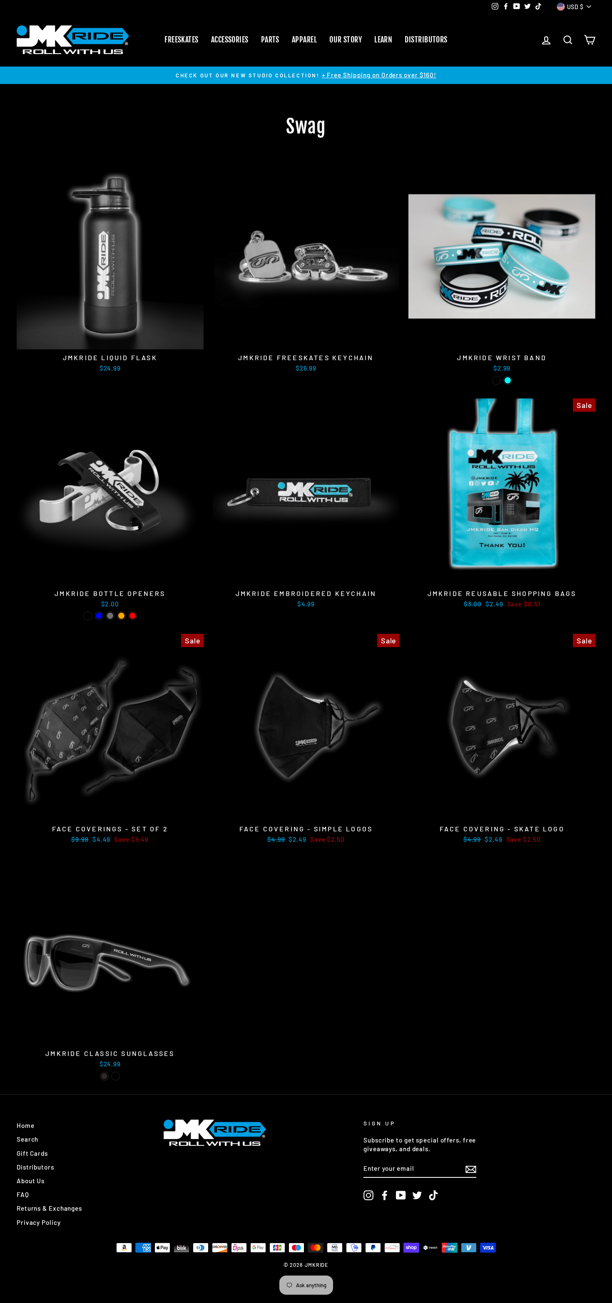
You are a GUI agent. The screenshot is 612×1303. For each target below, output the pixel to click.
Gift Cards (32, 1153)
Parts (270, 39)
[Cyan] (508, 380)
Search (27, 1139)
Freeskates (181, 39)
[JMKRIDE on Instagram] (368, 1195)
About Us (31, 1180)
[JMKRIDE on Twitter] (417, 1195)
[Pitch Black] (104, 1076)
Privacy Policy (39, 1222)
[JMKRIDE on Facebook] (385, 1195)
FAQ (23, 1194)
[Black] (496, 380)
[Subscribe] (470, 1168)
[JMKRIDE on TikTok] (433, 1195)
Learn (383, 39)
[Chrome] (110, 616)
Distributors (426, 39)
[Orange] (121, 616)
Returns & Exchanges (49, 1208)
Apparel (304, 39)
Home (26, 1125)
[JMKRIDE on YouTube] (401, 1195)
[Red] (133, 616)
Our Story (345, 39)
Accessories (230, 39)
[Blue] (99, 616)
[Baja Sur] (115, 1076)
